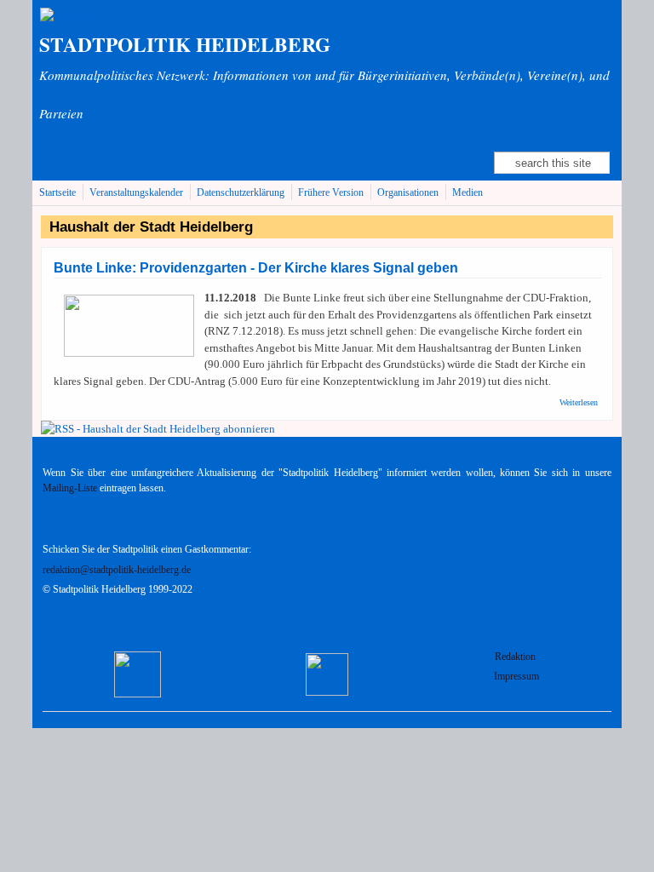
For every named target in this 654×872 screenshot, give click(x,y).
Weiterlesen (578, 402)
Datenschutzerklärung (240, 192)
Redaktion (516, 657)
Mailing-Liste (70, 488)
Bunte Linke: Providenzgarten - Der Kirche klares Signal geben (256, 268)
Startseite (57, 192)
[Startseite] (68, 15)
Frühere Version (331, 192)
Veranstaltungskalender (136, 192)
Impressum (516, 676)
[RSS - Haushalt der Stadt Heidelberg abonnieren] (158, 428)
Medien (467, 192)
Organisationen (408, 192)
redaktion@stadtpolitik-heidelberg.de (117, 570)
